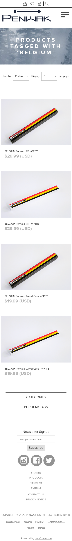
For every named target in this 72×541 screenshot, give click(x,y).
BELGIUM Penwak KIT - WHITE (21, 223)
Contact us (36, 494)
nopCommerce (43, 538)
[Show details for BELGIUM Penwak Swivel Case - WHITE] (36, 352)
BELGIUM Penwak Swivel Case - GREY (26, 296)
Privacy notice (36, 499)
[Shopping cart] (25, 3)
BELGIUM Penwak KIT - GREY (21, 151)
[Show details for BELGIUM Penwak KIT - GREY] (36, 135)
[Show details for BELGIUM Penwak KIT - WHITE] (36, 207)
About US (36, 482)
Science (36, 487)
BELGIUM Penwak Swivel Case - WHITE (26, 368)
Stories (36, 472)
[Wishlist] (32, 3)
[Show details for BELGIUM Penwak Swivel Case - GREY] (36, 280)
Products (36, 477)
